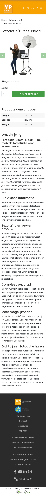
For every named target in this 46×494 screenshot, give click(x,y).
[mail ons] (28, 8)
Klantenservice (23, 416)
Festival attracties (23, 447)
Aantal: (4, 88)
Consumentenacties (23, 454)
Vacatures (23, 426)
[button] (41, 8)
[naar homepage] (9, 8)
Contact (23, 421)
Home (4, 20)
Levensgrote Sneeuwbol (13, 340)
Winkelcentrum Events (23, 437)
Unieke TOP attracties (23, 442)
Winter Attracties (23, 464)
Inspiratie (23, 430)
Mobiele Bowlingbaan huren (23, 459)
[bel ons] (24, 8)
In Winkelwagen (28, 94)
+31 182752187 (25, 478)
